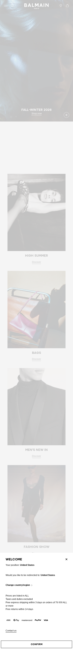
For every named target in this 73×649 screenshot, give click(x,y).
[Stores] (61, 5)
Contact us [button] (11, 631)
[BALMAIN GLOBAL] (36, 5)
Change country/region (18, 585)
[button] (12, 5)
